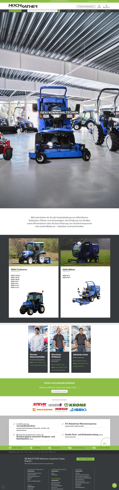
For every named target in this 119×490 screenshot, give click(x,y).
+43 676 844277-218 (61, 367)
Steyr (22, 452)
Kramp (46, 452)
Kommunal (54, 487)
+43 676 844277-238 (82, 363)
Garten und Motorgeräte (34, 481)
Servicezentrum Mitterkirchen (83, 478)
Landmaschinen (31, 474)
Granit (42, 452)
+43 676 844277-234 (39, 362)
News (52, 473)
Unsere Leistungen (78, 10)
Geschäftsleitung (80, 487)
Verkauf (77, 473)
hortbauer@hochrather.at (58, 370)
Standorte (78, 486)
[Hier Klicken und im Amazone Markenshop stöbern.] (43, 409)
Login (99, 7)
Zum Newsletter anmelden (59, 391)
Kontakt (87, 10)
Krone (35, 452)
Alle (55, 452)
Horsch (26, 452)
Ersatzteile (30, 489)
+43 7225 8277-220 (80, 360)
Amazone (31, 452)
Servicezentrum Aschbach (82, 476)
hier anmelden (86, 459)
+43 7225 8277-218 (58, 364)
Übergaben (94, 10)
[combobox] (43, 11)
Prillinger (51, 452)
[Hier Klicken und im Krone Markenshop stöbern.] (75, 405)
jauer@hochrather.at (78, 366)
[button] (3, 487)
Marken (69, 10)
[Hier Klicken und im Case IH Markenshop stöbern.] (55, 404)
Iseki (39, 452)
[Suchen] (58, 11)
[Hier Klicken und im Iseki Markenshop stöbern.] (78, 409)
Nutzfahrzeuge (55, 484)
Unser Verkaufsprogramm (34, 473)
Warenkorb (106, 7)
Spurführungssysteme (57, 489)
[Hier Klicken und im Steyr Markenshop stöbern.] (39, 405)
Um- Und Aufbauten (56, 485)
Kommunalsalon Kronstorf (82, 482)
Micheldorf (78, 484)
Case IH (18, 452)
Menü (106, 10)
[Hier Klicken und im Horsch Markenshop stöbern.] (61, 409)
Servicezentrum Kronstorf (82, 474)
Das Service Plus (55, 482)
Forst (28, 479)
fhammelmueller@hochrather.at (38, 365)
